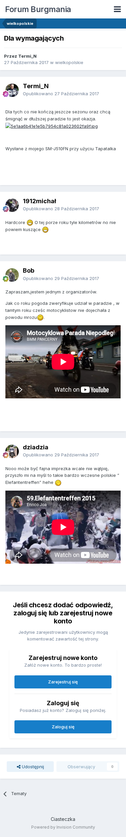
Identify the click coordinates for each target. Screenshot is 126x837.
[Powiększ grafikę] (51, 125)
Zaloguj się (63, 726)
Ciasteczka (63, 819)
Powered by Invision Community (63, 827)
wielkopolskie (69, 62)
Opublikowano (61, 93)
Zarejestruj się (63, 681)
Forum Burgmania (38, 9)
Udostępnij (32, 766)
